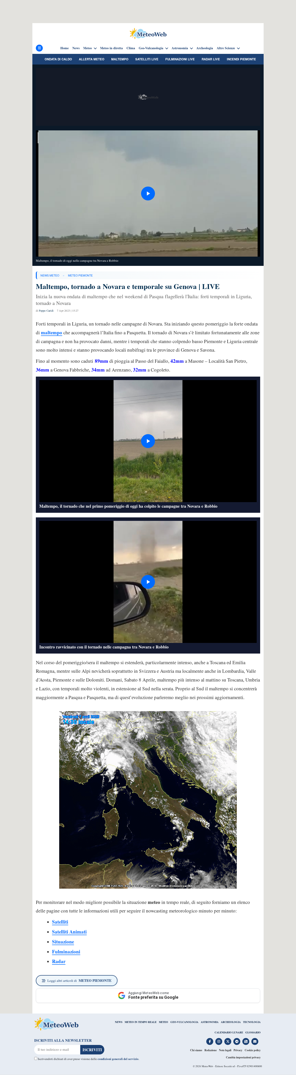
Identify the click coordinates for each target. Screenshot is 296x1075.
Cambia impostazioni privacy (243, 1057)
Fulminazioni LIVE (180, 59)
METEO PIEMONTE (80, 275)
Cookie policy (253, 1050)
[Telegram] (236, 1041)
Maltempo (119, 59)
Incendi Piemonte (241, 59)
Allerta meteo (91, 59)
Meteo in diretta (111, 48)
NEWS (118, 1022)
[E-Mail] (254, 1041)
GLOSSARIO (253, 1032)
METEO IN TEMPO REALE (141, 1022)
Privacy (238, 1050)
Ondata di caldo (58, 59)
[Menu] (39, 48)
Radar (58, 961)
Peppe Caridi (46, 310)
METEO (163, 1022)
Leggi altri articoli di (79, 980)
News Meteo (49, 275)
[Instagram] (218, 1041)
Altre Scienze (226, 48)
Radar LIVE (211, 59)
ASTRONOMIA (210, 1022)
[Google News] (245, 1041)
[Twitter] (227, 1041)
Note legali (225, 1050)
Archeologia (204, 48)
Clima (130, 48)
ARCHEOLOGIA (231, 1022)
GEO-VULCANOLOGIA (184, 1022)
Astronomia (180, 48)
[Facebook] (209, 1041)
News (76, 48)
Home (64, 48)
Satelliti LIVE (146, 59)
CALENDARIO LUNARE (229, 1032)
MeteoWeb (207, 1066)
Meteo (87, 48)
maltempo (51, 332)
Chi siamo (196, 1050)
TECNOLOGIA (252, 1022)
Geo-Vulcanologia (151, 48)
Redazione (210, 1050)
